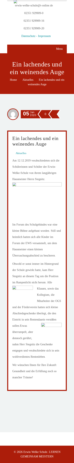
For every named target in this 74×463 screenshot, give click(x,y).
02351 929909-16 (34, 20)
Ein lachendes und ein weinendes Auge (35, 141)
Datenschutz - (29, 36)
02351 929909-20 (34, 28)
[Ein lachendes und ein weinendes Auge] (54, 114)
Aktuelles (27, 79)
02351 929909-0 (33, 13)
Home (13, 79)
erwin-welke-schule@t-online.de (34, 5)
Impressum (44, 36)
